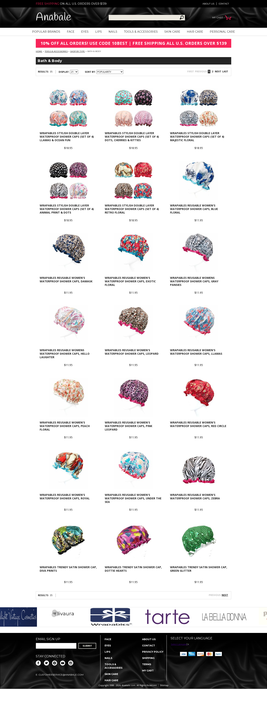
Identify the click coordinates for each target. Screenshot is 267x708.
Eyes (85, 31)
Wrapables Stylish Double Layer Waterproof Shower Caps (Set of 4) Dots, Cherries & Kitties (132, 136)
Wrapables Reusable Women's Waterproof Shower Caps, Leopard (132, 351)
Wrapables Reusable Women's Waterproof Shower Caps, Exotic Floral (130, 281)
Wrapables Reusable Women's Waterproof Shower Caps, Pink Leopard (128, 426)
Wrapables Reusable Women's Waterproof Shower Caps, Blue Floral (194, 209)
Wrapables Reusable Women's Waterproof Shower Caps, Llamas (196, 351)
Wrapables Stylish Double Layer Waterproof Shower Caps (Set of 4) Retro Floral (132, 209)
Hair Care (195, 31)
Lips (98, 31)
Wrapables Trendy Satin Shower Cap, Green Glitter (198, 569)
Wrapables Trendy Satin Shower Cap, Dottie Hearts (133, 569)
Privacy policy (152, 651)
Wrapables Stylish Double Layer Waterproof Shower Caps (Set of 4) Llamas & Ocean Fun (67, 136)
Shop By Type (77, 51)
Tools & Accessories (141, 31)
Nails (112, 31)
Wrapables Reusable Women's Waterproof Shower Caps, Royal (65, 496)
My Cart (148, 670)
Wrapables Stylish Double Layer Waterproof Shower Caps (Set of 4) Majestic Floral (197, 136)
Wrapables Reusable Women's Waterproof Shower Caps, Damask (66, 279)
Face (70, 31)
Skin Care (172, 31)
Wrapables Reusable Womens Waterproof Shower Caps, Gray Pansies (194, 281)
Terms (146, 664)
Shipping (148, 658)
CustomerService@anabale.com (61, 674)
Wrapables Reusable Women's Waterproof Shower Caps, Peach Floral (65, 426)
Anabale (53, 17)
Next (225, 595)
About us (208, 3)
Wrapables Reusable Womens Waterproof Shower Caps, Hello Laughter (65, 353)
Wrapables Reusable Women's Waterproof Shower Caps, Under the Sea (133, 498)
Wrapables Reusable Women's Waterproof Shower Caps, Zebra (195, 496)
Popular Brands (46, 31)
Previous (215, 595)
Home (39, 51)
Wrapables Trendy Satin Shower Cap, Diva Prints (68, 569)
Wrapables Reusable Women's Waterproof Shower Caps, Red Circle (198, 424)
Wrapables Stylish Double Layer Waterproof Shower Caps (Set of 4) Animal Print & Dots (67, 209)
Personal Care (222, 31)
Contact (224, 3)
